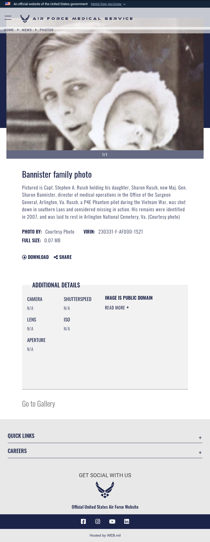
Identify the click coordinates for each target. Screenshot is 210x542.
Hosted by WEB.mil (105, 535)
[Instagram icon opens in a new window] (98, 521)
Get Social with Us (105, 475)
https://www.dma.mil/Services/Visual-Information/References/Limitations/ (136, 372)
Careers (17, 451)
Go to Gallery (38, 403)
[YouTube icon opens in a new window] (112, 521)
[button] (109, 4)
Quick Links (21, 435)
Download (38, 257)
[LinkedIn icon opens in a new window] (126, 521)
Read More (116, 308)
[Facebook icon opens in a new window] (83, 521)
